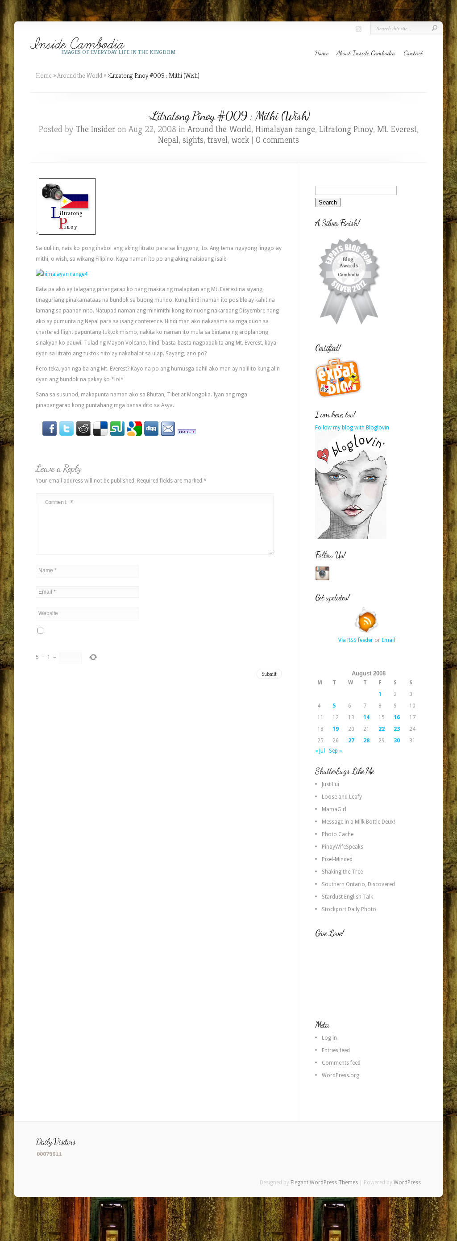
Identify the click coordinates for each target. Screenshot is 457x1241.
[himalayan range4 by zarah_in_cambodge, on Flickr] (61, 274)
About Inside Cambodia (366, 53)
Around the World (79, 75)
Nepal (168, 140)
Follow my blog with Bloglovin (352, 428)
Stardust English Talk (347, 897)
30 (397, 740)
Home (321, 53)
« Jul (320, 751)
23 (397, 729)
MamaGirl (334, 809)
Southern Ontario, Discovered (358, 884)
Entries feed (336, 1050)
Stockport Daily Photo (349, 909)
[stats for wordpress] (49, 1155)
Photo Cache (337, 834)
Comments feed (341, 1063)
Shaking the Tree (342, 872)
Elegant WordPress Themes (324, 1182)
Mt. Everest (397, 129)
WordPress (407, 1182)
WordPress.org (340, 1075)
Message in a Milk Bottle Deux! (358, 822)
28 (366, 740)
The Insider (95, 129)
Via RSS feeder (355, 640)
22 (381, 729)
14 (366, 717)
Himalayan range (285, 129)
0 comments (277, 140)
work (240, 140)
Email (388, 640)
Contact (413, 53)
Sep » (335, 751)
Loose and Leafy (342, 797)
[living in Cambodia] (339, 397)
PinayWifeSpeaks (342, 847)
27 (351, 740)
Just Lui (330, 784)
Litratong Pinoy (346, 129)
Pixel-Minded (337, 859)
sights (193, 140)
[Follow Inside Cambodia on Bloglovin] (350, 537)
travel (218, 140)
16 (397, 717)
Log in (329, 1038)
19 (335, 729)
